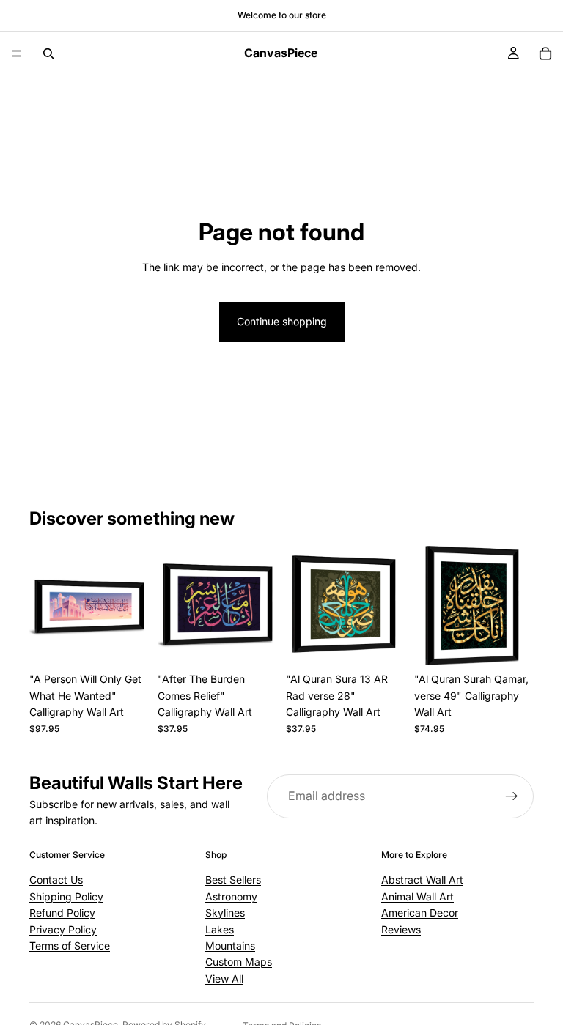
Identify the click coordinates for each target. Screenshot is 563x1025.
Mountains (230, 945)
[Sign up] (511, 796)
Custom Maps (238, 962)
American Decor (419, 912)
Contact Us (56, 880)
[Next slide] (133, 606)
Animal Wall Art (417, 896)
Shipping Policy (66, 896)
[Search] (48, 53)
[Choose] (126, 637)
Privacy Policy (63, 929)
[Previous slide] (45, 606)
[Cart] (545, 53)
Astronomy (231, 896)
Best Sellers (233, 880)
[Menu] (17, 53)
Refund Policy (62, 912)
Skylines (225, 912)
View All (224, 978)
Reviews (401, 929)
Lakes (219, 929)
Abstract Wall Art (422, 880)
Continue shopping (282, 321)
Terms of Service (69, 945)
